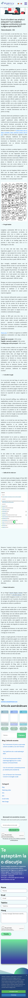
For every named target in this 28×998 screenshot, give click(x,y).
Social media (5, 799)
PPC (3, 793)
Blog (3, 787)
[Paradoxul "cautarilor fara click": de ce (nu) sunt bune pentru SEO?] (14, 718)
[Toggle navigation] (25, 3)
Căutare (21, 735)
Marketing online (6, 790)
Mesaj (3, 910)
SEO (13, 30)
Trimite (6, 934)
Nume (3, 887)
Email (3, 895)
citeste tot (4, 728)
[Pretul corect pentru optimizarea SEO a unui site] (23, 718)
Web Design (5, 801)
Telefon (4, 903)
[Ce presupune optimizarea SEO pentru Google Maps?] (4, 718)
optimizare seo (12, 701)
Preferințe (13, 995)
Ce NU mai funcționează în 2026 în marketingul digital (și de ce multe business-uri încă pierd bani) (12, 761)
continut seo (4, 701)
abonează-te (14, 830)
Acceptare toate (13, 991)
